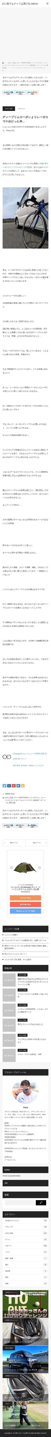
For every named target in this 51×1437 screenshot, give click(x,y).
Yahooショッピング (36, 765)
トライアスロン (34, 798)
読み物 (25, 1271)
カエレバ (23, 758)
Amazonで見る (25, 898)
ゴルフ (7, 1403)
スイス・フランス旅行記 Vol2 (29, 1054)
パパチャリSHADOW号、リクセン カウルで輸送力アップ (33, 1010)
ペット (25, 1252)
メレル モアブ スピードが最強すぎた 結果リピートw (25, 940)
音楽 (25, 1283)
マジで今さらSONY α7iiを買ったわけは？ (32, 1040)
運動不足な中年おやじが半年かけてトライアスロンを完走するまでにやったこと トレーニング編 (33, 981)
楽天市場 (16, 765)
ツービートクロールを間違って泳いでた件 (33, 995)
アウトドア (25, 1227)
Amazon (24, 765)
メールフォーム (10, 1160)
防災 (25, 1277)
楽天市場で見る (25, 904)
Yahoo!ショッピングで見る (25, 911)
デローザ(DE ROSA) (21, 798)
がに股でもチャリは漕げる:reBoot (20, 3)
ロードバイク (27, 800)
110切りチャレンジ (25, 1220)
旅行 (25, 1265)
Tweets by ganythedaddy (11, 1176)
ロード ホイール (16, 800)
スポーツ (25, 1246)
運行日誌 (12, 803)
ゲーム (25, 1239)
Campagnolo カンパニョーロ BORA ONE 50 (30, 754)
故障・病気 (25, 1258)
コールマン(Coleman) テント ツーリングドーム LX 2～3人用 (25, 888)
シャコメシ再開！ (11, 935)
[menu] (47, 3)
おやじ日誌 (8, 108)
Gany (13, 794)
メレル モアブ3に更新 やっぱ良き (18, 959)
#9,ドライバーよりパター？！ (16, 954)
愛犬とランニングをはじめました (30, 1024)
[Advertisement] (25, 34)
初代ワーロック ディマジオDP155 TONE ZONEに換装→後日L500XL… (26, 947)
